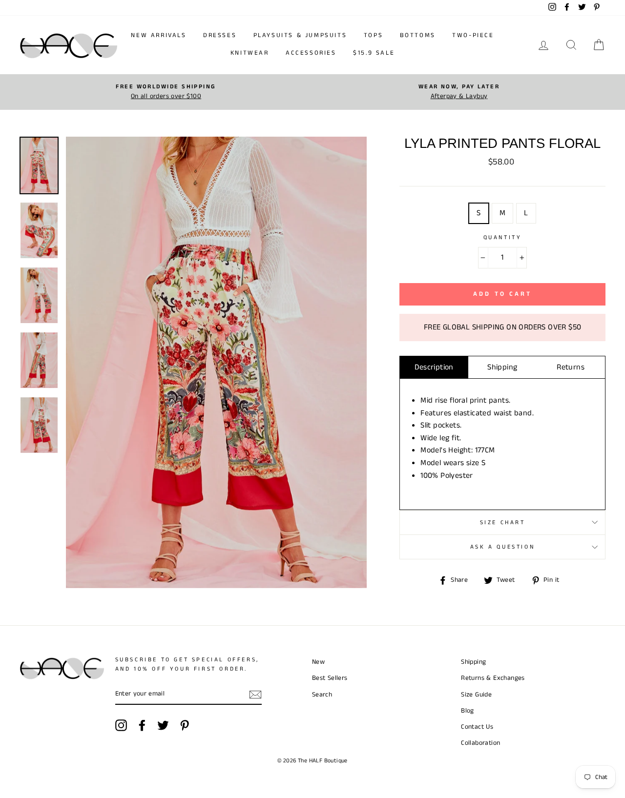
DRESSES (219, 35)
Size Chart (502, 522)
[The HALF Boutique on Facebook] (142, 725)
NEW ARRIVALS (158, 35)
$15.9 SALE (374, 53)
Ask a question (502, 547)
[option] (166, 92)
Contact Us (477, 727)
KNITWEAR (249, 53)
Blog (467, 711)
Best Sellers (330, 678)
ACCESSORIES (311, 53)
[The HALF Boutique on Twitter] (163, 725)
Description (434, 367)
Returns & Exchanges (493, 678)
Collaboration (480, 743)
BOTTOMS (418, 35)
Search (322, 694)
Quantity (502, 237)
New (318, 662)
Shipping (502, 367)
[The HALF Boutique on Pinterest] (184, 725)
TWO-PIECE (473, 35)
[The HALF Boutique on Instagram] (121, 725)
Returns (570, 367)
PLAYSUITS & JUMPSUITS (300, 35)
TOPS (373, 35)
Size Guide (476, 694)
